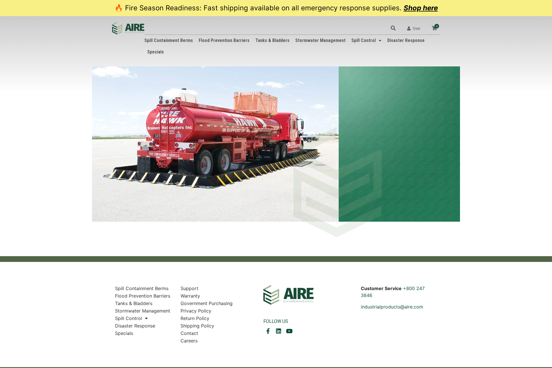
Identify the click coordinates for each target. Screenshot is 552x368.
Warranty (190, 296)
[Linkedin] (278, 331)
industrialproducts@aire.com (392, 307)
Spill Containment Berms (168, 40)
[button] (393, 28)
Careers (189, 341)
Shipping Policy (197, 326)
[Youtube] (289, 331)
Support (189, 288)
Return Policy (195, 318)
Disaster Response (406, 40)
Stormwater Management (320, 40)
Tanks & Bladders (272, 40)
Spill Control (363, 40)
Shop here (421, 8)
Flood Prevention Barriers (224, 40)
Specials (155, 52)
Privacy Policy (196, 311)
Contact (189, 333)
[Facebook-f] (268, 331)
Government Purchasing (207, 303)
